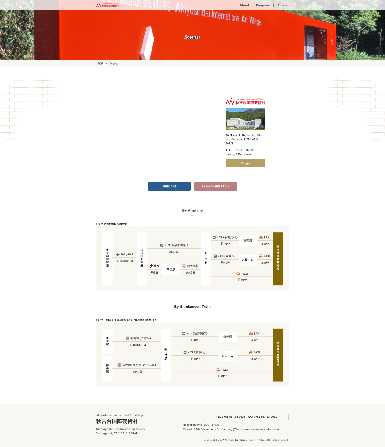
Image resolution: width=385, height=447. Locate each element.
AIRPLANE (169, 186)
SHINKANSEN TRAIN (215, 186)
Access (283, 5)
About (244, 5)
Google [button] (245, 163)
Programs (263, 5)
